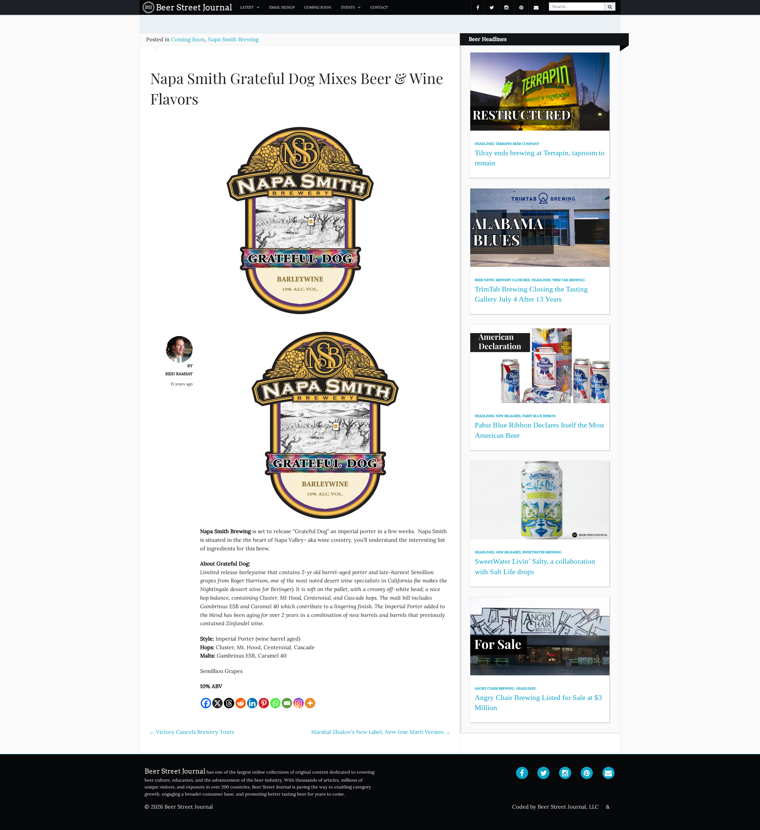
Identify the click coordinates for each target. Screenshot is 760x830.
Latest (247, 7)
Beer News (484, 280)
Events (348, 7)
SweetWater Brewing (542, 552)
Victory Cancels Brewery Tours (191, 731)
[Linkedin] (252, 703)
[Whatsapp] (275, 703)
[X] (217, 703)
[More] (310, 703)
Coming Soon (317, 7)
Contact (379, 7)
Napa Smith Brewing (233, 39)
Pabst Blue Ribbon (539, 416)
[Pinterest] (264, 703)
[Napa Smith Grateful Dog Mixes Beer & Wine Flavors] (300, 222)
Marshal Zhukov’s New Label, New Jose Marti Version (381, 731)
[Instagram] (298, 703)
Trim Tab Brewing (568, 280)
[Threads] (229, 703)
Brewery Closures (512, 280)
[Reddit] (240, 703)
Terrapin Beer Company (517, 144)
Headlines (484, 144)
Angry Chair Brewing (494, 688)
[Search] (609, 6)
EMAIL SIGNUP (281, 7)
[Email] (287, 703)
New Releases (507, 416)
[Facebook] (206, 703)
